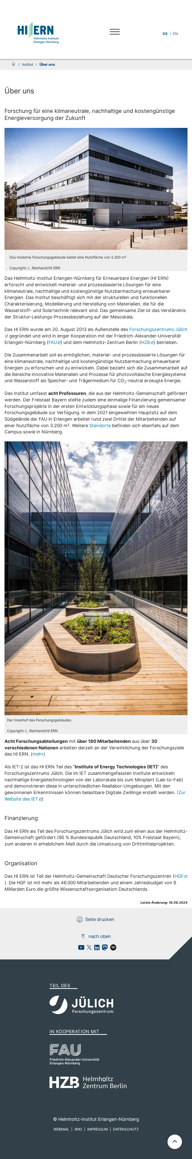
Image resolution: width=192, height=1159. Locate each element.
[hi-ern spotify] (112, 948)
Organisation (20, 863)
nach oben (99, 936)
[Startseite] (13, 64)
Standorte (100, 425)
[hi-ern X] (88, 948)
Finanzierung (21, 818)
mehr (38, 754)
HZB (145, 342)
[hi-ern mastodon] (104, 948)
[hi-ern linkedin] (96, 948)
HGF (179, 876)
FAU (52, 342)
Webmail (61, 1129)
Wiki (78, 1129)
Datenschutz (126, 1129)
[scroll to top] (175, 1142)
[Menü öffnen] (115, 32)
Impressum (97, 1129)
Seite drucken (99, 919)
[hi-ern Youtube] (80, 948)
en (175, 33)
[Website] (37, 32)
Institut (27, 64)
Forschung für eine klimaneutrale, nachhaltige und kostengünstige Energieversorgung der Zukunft (89, 114)
